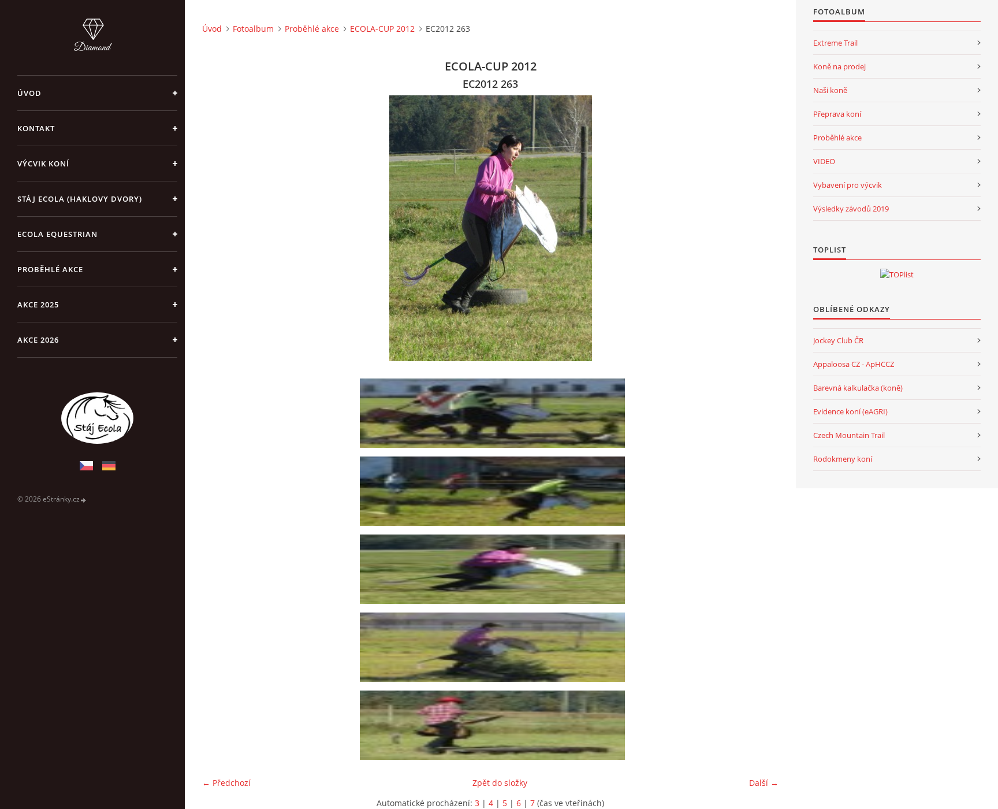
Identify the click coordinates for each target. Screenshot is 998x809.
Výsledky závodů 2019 (851, 208)
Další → (764, 782)
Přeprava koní (837, 114)
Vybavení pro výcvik (847, 185)
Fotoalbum (253, 28)
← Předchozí (226, 782)
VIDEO (824, 161)
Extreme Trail (835, 43)
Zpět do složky (499, 782)
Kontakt (36, 128)
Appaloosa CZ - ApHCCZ (853, 364)
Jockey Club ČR (838, 340)
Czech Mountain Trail (849, 435)
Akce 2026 (38, 340)
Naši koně (830, 90)
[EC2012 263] (494, 569)
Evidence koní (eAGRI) (850, 411)
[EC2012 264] (494, 647)
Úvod (29, 93)
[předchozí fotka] (221, 228)
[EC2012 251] (494, 413)
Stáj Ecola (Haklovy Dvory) (79, 199)
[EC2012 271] (494, 725)
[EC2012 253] (494, 491)
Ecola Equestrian (57, 234)
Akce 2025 (38, 304)
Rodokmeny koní (842, 459)
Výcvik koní (43, 163)
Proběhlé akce (50, 269)
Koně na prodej (839, 66)
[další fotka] (760, 228)
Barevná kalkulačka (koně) (858, 388)
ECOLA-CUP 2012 (382, 28)
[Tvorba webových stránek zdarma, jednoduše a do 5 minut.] (84, 499)
